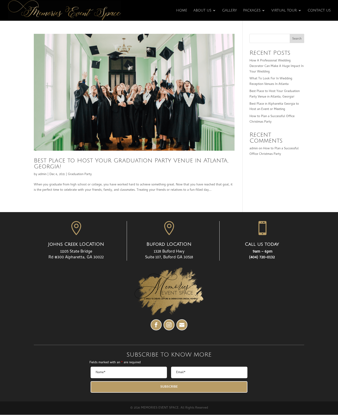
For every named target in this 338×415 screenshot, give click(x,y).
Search (297, 39)
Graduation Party (80, 174)
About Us (202, 10)
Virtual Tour (284, 10)
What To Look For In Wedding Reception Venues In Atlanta (270, 81)
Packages (252, 10)
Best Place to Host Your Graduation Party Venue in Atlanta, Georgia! (131, 163)
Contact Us (319, 10)
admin (42, 174)
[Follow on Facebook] (156, 324)
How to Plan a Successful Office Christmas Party (274, 151)
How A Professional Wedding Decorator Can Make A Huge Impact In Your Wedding (276, 66)
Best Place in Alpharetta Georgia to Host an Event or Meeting (274, 106)
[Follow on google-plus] (181, 324)
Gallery (229, 10)
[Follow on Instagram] (169, 324)
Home (181, 10)
